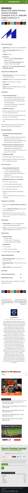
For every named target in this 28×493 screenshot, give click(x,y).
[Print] (24, 23)
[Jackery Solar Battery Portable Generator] (11, 395)
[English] (7, 371)
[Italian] (13, 371)
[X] (5, 23)
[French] (9, 371)
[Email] (21, 23)
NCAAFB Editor (5, 20)
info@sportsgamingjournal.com (16, 453)
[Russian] (16, 371)
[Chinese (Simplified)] (4, 371)
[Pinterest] (9, 23)
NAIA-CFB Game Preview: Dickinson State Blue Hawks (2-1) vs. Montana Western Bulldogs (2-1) (20, 302)
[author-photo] (14, 315)
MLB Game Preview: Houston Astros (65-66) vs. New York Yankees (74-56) (14, 407)
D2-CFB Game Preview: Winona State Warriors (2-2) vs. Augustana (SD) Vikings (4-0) (7, 302)
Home (2, 6)
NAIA (10, 8)
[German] (11, 371)
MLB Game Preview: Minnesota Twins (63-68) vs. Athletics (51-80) (12, 419)
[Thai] (20, 371)
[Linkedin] (15, 23)
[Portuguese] (14, 371)
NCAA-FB (6, 8)
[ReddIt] (18, 23)
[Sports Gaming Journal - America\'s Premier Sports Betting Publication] (14, 2)
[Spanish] (18, 371)
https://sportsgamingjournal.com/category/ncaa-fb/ (14, 319)
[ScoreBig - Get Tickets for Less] (11, 441)
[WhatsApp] (12, 23)
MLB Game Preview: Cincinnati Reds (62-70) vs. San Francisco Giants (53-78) (13, 411)
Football (6, 6)
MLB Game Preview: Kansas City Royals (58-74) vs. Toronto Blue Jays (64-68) (13, 402)
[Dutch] (6, 371)
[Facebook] (2, 23)
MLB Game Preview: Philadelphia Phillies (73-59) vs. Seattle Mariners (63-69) (13, 415)
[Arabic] (2, 371)
